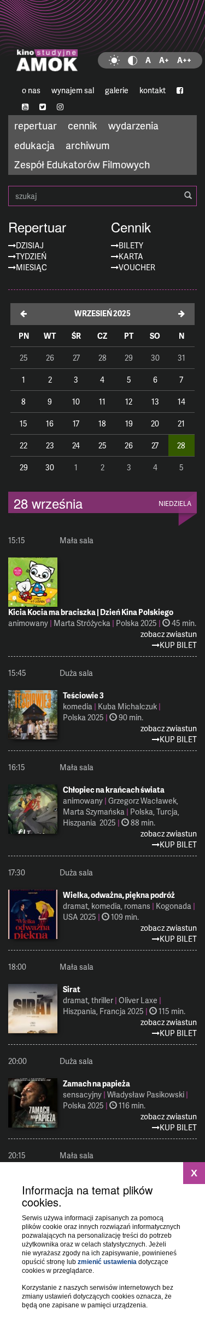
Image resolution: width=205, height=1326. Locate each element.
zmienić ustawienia (107, 1262)
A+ (164, 60)
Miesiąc (31, 267)
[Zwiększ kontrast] (132, 60)
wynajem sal (72, 90)
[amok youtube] (25, 107)
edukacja (34, 145)
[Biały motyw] (114, 60)
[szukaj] (188, 196)
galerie (116, 90)
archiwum (88, 145)
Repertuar (37, 227)
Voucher (137, 267)
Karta (131, 256)
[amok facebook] (180, 90)
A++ (184, 60)
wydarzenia (133, 125)
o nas (31, 90)
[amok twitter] (42, 107)
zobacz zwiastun (168, 634)
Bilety (131, 245)
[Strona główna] (102, 41)
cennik (82, 125)
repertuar (35, 125)
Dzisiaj (30, 245)
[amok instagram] (60, 107)
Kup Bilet (178, 645)
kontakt (152, 90)
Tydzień (31, 256)
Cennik (131, 227)
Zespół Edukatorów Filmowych (82, 164)
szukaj (102, 196)
